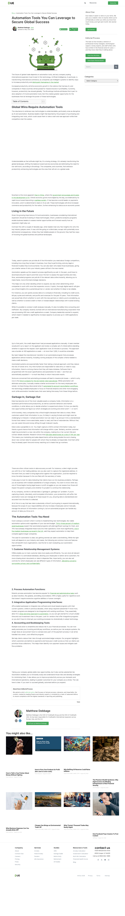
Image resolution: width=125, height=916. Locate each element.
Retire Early (57, 856)
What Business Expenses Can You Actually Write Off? (17, 829)
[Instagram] (108, 859)
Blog (13, 13)
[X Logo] (101, 859)
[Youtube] (105, 859)
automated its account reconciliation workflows (60, 386)
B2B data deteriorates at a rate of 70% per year (63, 435)
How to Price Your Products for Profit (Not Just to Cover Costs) (47, 770)
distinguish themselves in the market (45, 82)
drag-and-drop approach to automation (34, 614)
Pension (36, 856)
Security (17, 865)
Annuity (36, 851)
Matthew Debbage (38, 710)
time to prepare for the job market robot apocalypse (38, 381)
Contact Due (19, 854)
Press (17, 862)
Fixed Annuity (38, 854)
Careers (17, 856)
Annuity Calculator (79, 851)
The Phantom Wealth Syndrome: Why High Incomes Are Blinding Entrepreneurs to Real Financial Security (105, 782)
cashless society (40, 200)
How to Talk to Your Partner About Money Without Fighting (17, 774)
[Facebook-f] (98, 859)
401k (55, 851)
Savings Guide (58, 854)
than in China (39, 195)
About (17, 851)
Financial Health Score (80, 859)
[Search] (116, 67)
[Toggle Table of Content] (42, 101)
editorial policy (30, 692)
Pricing (17, 859)
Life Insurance (38, 859)
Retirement (57, 859)
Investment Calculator (80, 854)
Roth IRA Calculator (79, 856)
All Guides (57, 862)
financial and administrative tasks (62, 593)
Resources (93, 3)
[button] (85, 3)
